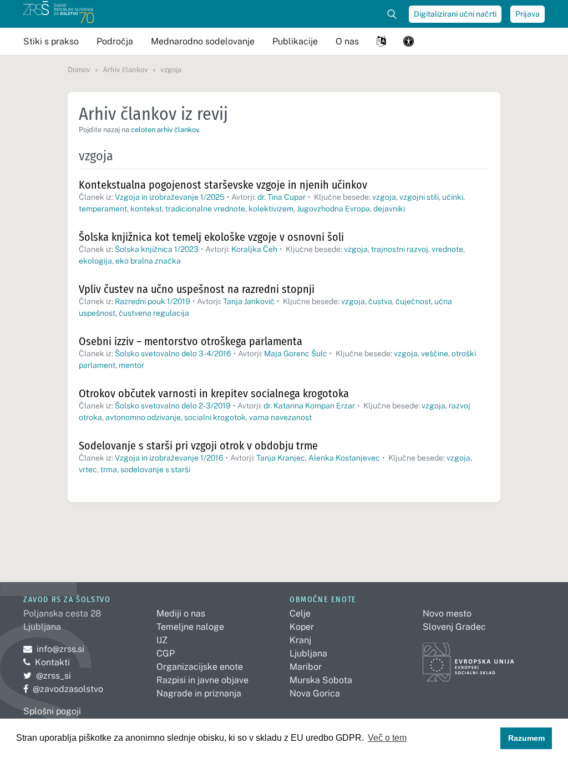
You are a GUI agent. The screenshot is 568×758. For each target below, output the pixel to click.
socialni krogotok (215, 417)
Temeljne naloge (190, 626)
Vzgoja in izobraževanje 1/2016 (169, 457)
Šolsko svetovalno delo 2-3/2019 (173, 405)
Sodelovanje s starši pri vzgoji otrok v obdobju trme (198, 445)
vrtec (88, 469)
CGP (165, 653)
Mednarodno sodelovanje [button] (203, 41)
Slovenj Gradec (454, 626)
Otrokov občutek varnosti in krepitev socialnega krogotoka (214, 393)
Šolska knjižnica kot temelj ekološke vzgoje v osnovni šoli (211, 237)
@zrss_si (47, 675)
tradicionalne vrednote (205, 208)
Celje (300, 613)
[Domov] (58, 14)
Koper (302, 626)
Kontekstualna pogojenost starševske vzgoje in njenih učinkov (223, 184)
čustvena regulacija (154, 313)
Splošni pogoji (52, 711)
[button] (381, 41)
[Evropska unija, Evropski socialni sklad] (468, 656)
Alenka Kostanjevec (344, 457)
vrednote (447, 249)
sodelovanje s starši (155, 469)
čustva (380, 301)
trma (108, 469)
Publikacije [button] (295, 41)
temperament (103, 208)
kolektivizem (270, 208)
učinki (452, 197)
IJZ (162, 640)
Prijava (527, 13)
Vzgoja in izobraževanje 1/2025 (170, 197)
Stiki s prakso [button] (51, 41)
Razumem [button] (526, 738)
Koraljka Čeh (254, 249)
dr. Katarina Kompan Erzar (309, 405)
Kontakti (52, 662)
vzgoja (384, 197)
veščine (434, 353)
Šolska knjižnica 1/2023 (157, 249)
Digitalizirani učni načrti (455, 13)
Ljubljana (308, 653)
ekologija (95, 260)
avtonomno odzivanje (143, 417)
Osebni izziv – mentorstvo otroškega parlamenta (190, 341)
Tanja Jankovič (249, 301)
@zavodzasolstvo (63, 689)
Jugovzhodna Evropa (333, 208)
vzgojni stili (419, 197)
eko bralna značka (148, 260)
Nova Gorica (315, 693)
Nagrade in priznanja (198, 693)
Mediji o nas (180, 613)
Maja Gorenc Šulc (295, 353)
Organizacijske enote (199, 666)
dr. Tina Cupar (281, 197)
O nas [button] (347, 41)
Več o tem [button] (387, 737)
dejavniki (389, 208)
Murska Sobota (321, 680)
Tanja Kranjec (280, 457)
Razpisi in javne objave (202, 680)
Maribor (306, 666)
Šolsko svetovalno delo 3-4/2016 (173, 353)
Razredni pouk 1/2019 (152, 301)
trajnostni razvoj (399, 249)
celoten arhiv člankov (165, 129)
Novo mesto (447, 613)
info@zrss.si (53, 649)
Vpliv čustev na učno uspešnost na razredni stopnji (197, 289)
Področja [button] (115, 41)
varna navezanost (280, 417)
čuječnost (413, 301)
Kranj (300, 640)
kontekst (146, 208)
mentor (131, 365)
